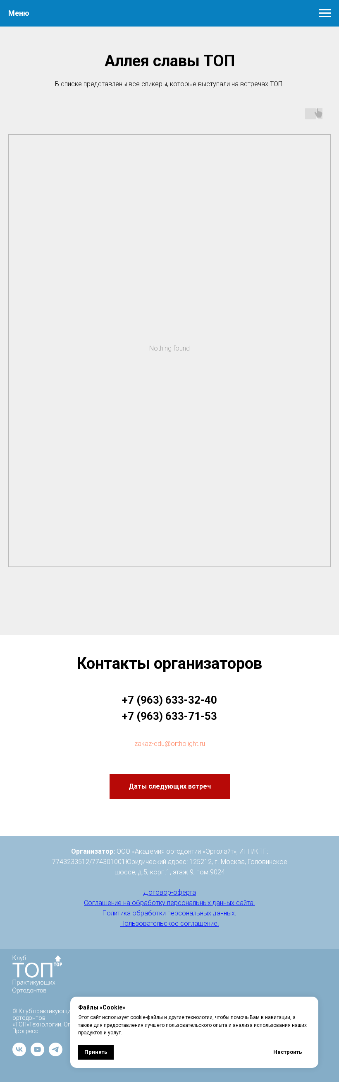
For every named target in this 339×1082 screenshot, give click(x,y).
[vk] (19, 1054)
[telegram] (55, 1054)
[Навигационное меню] (325, 13)
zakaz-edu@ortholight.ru (169, 744)
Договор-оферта (169, 892)
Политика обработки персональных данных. (169, 913)
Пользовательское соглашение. (169, 923)
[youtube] (37, 1054)
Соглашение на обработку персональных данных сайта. (169, 903)
